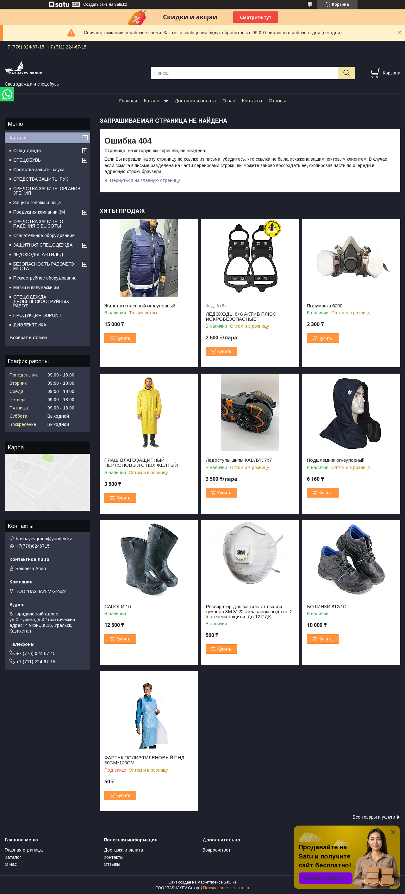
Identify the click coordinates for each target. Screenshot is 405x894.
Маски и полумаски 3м (36, 287)
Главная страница (24, 849)
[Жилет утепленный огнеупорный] (149, 258)
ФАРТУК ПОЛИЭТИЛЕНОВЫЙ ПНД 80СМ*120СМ (144, 760)
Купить (123, 338)
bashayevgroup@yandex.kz (44, 538)
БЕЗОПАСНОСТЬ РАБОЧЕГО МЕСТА (43, 266)
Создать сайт (95, 4)
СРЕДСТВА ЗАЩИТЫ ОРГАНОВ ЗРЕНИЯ (46, 191)
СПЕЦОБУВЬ (27, 160)
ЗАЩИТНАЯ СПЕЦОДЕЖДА (42, 245)
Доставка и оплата (195, 100)
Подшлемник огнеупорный (335, 460)
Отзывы (277, 100)
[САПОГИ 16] (149, 559)
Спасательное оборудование (44, 235)
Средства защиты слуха (39, 169)
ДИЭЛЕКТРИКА (29, 324)
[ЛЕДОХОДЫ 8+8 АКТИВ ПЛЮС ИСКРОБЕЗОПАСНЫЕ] (250, 258)
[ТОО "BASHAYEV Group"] (74, 67)
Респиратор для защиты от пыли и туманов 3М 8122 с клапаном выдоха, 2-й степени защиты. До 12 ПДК (250, 611)
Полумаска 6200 (324, 305)
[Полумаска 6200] (351, 258)
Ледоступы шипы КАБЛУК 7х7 (239, 460)
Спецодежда (27, 150)
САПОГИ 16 (117, 606)
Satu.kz (230, 882)
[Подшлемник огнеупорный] (351, 412)
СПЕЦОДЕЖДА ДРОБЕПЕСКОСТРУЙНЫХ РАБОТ (41, 301)
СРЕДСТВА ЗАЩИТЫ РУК (40, 179)
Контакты (252, 100)
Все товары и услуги (374, 817)
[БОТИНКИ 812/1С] (351, 559)
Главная (128, 100)
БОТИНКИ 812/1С (326, 606)
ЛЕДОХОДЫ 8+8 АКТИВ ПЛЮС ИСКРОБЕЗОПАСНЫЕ (241, 317)
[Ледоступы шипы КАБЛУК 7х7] (250, 412)
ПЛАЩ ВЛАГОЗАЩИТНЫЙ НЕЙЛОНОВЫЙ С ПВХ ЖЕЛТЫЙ (141, 463)
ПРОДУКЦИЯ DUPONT (37, 315)
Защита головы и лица (37, 202)
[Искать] (346, 73)
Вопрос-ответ (216, 849)
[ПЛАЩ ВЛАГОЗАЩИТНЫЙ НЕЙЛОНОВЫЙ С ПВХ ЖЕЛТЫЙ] (149, 412)
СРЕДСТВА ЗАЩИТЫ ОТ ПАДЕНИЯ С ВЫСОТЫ (39, 223)
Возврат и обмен (28, 337)
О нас (228, 100)
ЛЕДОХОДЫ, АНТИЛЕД (38, 254)
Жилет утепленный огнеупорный (139, 305)
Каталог (152, 100)
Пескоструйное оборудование (45, 277)
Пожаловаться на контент (226, 888)
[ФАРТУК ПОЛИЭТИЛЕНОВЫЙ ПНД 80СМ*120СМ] (149, 710)
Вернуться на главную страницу (145, 180)
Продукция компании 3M (39, 212)
